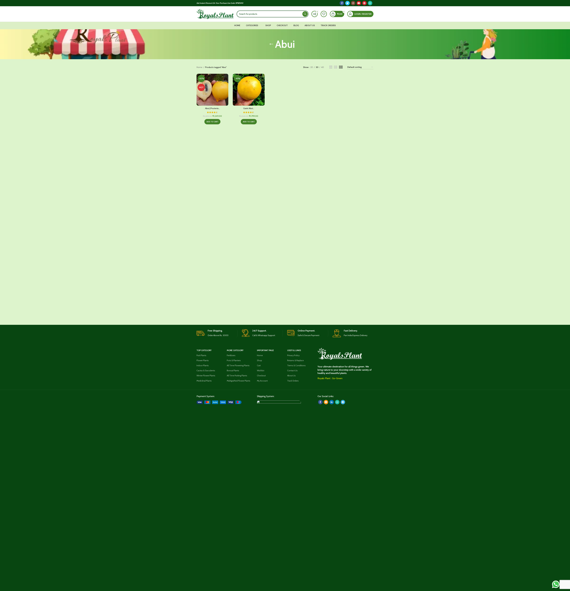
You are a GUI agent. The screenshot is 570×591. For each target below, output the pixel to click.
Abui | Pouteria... (212, 108)
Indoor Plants (203, 365)
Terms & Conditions (296, 365)
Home (200, 67)
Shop (259, 360)
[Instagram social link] (353, 3)
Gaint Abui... (248, 108)
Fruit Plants (201, 355)
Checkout (261, 375)
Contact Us (292, 370)
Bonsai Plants (233, 370)
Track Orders (293, 380)
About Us (291, 375)
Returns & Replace (295, 360)
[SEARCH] (305, 14)
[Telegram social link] (343, 402)
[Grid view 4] (335, 67)
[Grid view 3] (330, 67)
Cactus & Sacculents (206, 370)
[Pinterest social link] (364, 3)
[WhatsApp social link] (370, 3)
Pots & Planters (234, 360)
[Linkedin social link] (331, 402)
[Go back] (271, 44)
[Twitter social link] (347, 3)
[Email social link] (326, 402)
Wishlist (260, 370)
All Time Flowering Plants (238, 365)
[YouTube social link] (359, 3)
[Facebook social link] (342, 3)
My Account (262, 380)
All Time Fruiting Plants (237, 375)
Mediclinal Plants (204, 380)
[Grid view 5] (341, 67)
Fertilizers (231, 355)
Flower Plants (203, 360)
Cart (259, 365)
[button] (212, 121)
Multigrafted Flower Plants (238, 380)
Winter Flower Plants (206, 375)
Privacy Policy (293, 355)
